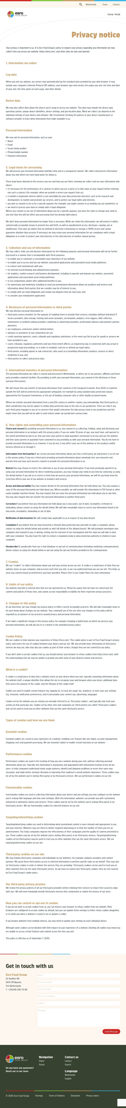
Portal (117, 14)
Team (104, 4)
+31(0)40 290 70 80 (17, 989)
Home (110, 14)
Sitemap (39, 1095)
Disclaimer (75, 1095)
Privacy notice (92, 1095)
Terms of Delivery (57, 1095)
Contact (116, 4)
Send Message (111, 1031)
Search (68, 1064)
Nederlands (91, 4)
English (68, 1078)
